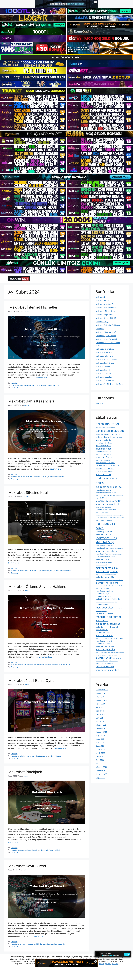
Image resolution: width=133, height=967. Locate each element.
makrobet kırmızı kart (101, 565)
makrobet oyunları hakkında (115, 586)
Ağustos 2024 (101, 725)
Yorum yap (14, 387)
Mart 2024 (100, 742)
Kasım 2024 (101, 714)
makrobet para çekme (104, 594)
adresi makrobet (107, 424)
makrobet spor (119, 608)
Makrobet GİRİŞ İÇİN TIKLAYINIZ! (66, 57)
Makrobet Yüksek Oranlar (106, 311)
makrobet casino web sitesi (106, 510)
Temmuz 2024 (102, 728)
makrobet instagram (103, 554)
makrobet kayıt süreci (18, 944)
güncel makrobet (103, 445)
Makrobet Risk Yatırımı (105, 349)
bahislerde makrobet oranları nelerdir (105, 427)
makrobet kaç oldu (46, 570)
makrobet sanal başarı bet (61, 665)
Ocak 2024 (100, 750)
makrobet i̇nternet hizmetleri (21, 385)
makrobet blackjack (17, 850)
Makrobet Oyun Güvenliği (106, 339)
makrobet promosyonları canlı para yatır (106, 602)
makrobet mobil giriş (105, 577)
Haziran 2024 (101, 732)
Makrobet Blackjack (25, 772)
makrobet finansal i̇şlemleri (117, 517)
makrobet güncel (102, 548)
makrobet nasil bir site (56, 477)
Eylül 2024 (100, 721)
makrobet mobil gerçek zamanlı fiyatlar (106, 574)
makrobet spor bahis (101, 611)
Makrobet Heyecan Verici (106, 359)
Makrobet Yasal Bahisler (106, 308)
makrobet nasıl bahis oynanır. (21, 756)
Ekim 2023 (100, 760)
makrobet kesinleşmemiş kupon (104, 562)
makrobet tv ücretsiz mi (104, 632)
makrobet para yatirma (104, 591)
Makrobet (14, 383)
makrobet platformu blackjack (49, 850)
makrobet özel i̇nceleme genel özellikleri (106, 655)
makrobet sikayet (102, 604)
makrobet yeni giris (105, 649)
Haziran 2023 (101, 774)
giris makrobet (117, 437)
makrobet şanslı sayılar (102, 661)
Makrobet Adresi (103, 301)
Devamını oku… (42, 378)
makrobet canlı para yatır (117, 495)
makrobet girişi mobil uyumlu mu (104, 545)
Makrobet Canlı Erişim (105, 363)
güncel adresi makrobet (104, 443)
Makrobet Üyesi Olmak (105, 381)
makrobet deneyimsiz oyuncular (104, 515)
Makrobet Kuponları (104, 377)
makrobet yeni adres (103, 644)
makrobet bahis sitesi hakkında (107, 465)
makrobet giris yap (104, 534)
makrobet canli (103, 474)
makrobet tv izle (102, 630)
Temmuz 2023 (102, 771)
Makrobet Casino (102, 498)
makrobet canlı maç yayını (102, 495)
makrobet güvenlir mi (106, 551)
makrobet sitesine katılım (62, 570)
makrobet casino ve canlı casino (104, 507)
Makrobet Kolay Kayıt (104, 356)
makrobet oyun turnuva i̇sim (103, 588)
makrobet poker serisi (39, 385)
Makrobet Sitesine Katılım (30, 492)
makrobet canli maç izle (109, 486)
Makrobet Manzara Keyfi (106, 332)
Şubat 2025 (100, 707)
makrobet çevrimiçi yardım (103, 652)
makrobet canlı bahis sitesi (106, 493)
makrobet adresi (102, 452)
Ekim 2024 (100, 718)
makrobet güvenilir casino (116, 548)
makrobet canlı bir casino (38, 477)
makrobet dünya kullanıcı (102, 517)
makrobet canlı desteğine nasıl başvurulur (25, 570)
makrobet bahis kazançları (20, 477)
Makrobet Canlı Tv (103, 373)
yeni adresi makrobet (107, 670)
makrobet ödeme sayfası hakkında (39, 665)
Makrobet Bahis (104, 457)
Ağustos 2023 (101, 767)
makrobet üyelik (104, 658)
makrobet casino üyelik (102, 512)
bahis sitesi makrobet (18, 665)
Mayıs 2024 (100, 735)
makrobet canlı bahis (103, 490)
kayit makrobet (103, 448)
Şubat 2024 (100, 746)
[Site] (33, 97)
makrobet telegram (55, 756)
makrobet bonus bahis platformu (104, 471)
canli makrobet (99, 434)
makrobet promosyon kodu (108, 599)
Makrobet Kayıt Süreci (27, 866)
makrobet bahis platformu (105, 463)
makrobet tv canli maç (108, 623)
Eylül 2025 (100, 697)
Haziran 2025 (101, 700)
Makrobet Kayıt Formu (105, 315)
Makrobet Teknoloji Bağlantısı (108, 325)
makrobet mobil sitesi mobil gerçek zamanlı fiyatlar (109, 580)
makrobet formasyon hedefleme (104, 520)
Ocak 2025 (100, 711)
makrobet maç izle (107, 567)
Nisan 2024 (100, 739)
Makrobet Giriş (102, 297)
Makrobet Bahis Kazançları (31, 401)
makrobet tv (102, 620)
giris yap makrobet (104, 440)
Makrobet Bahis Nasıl (104, 352)
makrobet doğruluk (118, 515)
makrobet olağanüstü (101, 586)
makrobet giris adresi (106, 526)
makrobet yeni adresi (105, 646)
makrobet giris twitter (104, 532)
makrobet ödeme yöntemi (117, 652)
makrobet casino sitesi (107, 504)
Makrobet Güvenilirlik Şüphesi (108, 318)
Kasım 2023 (101, 757)
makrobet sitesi (105, 607)
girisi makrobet (103, 437)
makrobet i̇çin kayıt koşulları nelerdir (105, 556)
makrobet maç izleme (107, 571)
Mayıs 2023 (100, 778)
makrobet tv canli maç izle (107, 627)
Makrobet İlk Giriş (103, 366)
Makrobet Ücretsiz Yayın (106, 304)
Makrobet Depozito (103, 370)
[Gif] (66, 134)
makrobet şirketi (113, 661)
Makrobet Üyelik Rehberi (106, 336)
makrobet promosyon (103, 596)
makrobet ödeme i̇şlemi (40, 756)
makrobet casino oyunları (108, 501)
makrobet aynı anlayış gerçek (103, 454)
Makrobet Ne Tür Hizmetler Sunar (110, 384)
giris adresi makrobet (112, 434)
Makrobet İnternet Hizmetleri (33, 307)
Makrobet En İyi (102, 322)
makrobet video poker (101, 638)
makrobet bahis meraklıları (103, 460)
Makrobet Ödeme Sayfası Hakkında (38, 586)
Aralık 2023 (100, 753)
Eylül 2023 (100, 764)
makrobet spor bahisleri (104, 613)
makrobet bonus (105, 468)
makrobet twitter (104, 635)
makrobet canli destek (106, 480)
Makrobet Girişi (105, 542)
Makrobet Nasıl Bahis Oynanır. (34, 680)
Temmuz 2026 (102, 690)
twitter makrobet (53, 385)
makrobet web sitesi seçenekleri (54, 944)
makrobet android (113, 451)
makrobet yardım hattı (104, 641)
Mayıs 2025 (100, 704)
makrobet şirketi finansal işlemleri (104, 663)
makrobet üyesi (117, 658)
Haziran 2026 (101, 693)
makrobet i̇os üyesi (117, 554)
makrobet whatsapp (115, 638)
